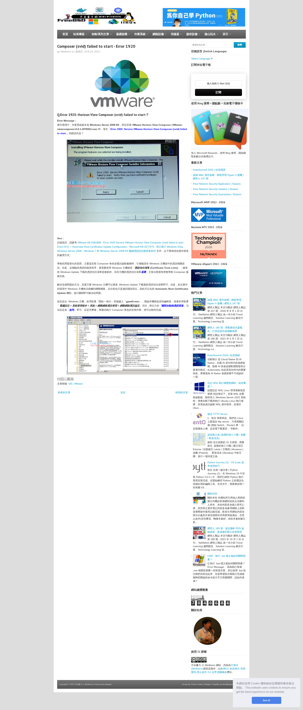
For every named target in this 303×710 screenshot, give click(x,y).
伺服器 (173, 36)
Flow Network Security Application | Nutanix (217, 183)
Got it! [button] (266, 700)
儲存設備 (190, 36)
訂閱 (218, 92)
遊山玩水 (209, 36)
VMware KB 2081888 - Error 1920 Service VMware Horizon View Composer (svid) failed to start (130, 242)
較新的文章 (64, 392)
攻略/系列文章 (99, 36)
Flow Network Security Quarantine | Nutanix (217, 194)
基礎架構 (120, 36)
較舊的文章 (182, 392)
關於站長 (212, 493)
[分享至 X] (65, 379)
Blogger (108, 684)
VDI (70, 383)
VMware (78, 383)
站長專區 (78, 36)
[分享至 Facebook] (68, 379)
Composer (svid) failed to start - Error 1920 (96, 46)
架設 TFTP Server (217, 414)
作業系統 (139, 36)
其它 (224, 36)
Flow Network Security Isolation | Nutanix (215, 189)
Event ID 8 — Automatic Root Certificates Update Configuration (92, 246)
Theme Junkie (197, 684)
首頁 (65, 34)
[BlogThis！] (62, 379)
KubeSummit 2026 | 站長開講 (209, 169)
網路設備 (157, 36)
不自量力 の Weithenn (83, 684)
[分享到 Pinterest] (72, 379)
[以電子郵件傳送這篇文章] (58, 379)
